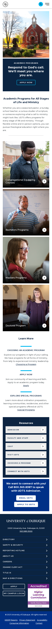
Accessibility (42, 620)
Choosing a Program (26, 364)
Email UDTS (26, 498)
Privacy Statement (27, 620)
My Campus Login (14, 593)
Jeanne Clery (12, 567)
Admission (13, 430)
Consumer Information (19, 623)
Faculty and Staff (17, 438)
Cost (10, 446)
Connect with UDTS (18, 471)
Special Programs (26, 410)
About (8, 556)
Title (7, 573)
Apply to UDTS (26, 504)
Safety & (13, 545)
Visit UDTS (13, 455)
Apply (26, 385)
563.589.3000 (26, 531)
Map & (12, 578)
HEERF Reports (11, 620)
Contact (39, 623)
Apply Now (26, 82)
